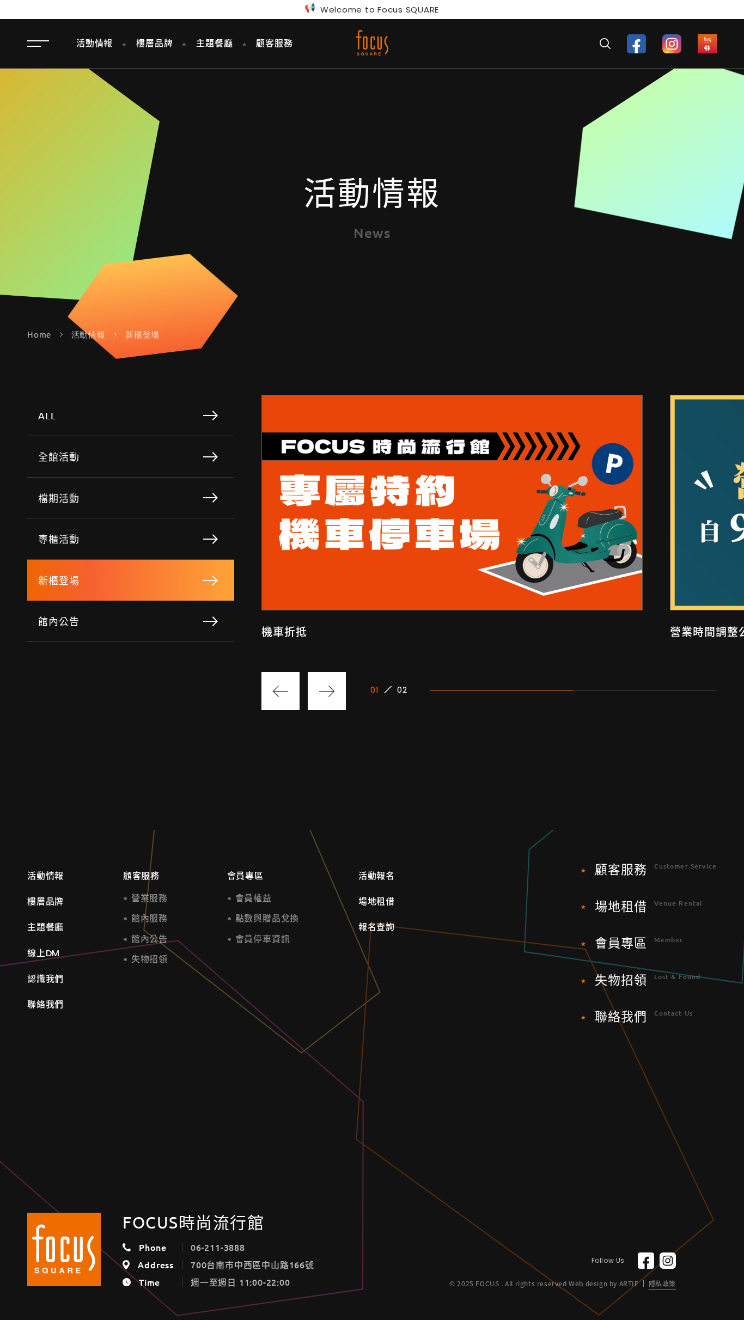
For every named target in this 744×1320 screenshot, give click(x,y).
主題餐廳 (45, 927)
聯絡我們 (45, 1004)
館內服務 (149, 918)
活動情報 (45, 876)
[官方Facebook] (636, 43)
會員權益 (253, 898)
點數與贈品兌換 (267, 918)
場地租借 (376, 901)
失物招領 (149, 959)
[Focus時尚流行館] (372, 43)
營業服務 (149, 898)
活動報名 (376, 876)
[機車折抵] (452, 517)
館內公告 (149, 939)
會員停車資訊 (262, 939)
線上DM (43, 953)
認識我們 (45, 979)
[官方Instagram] (671, 43)
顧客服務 (141, 876)
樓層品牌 (45, 901)
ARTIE (629, 1283)
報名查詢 (376, 927)
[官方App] (707, 43)
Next (327, 691)
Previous (280, 691)
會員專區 (245, 876)
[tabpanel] (452, 517)
